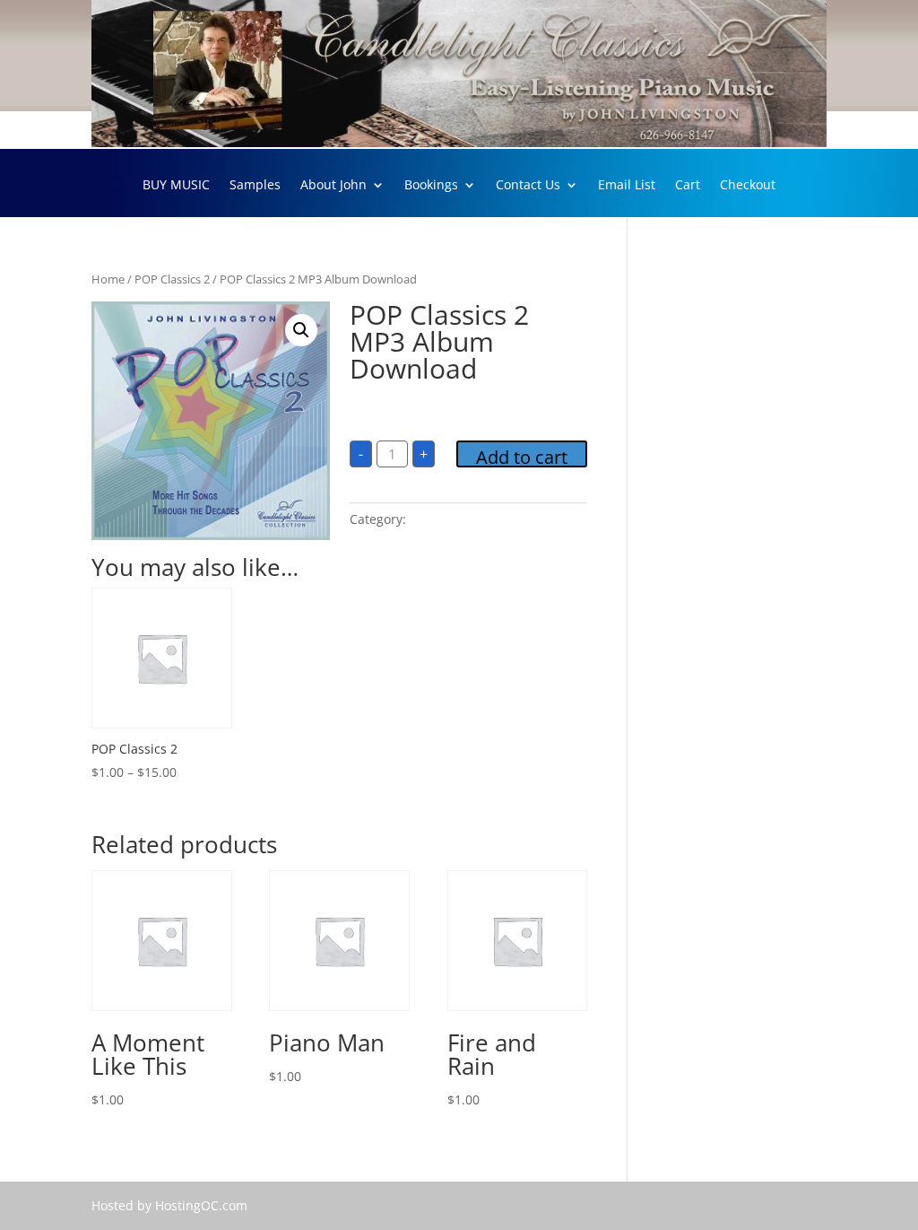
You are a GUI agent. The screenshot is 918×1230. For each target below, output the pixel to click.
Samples (255, 186)
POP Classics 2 (172, 279)
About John (333, 186)
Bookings (431, 186)
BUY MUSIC (176, 186)
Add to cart (521, 456)
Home (108, 279)
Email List (626, 186)
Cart (687, 186)
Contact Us (528, 186)
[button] (301, 330)
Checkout (747, 186)
